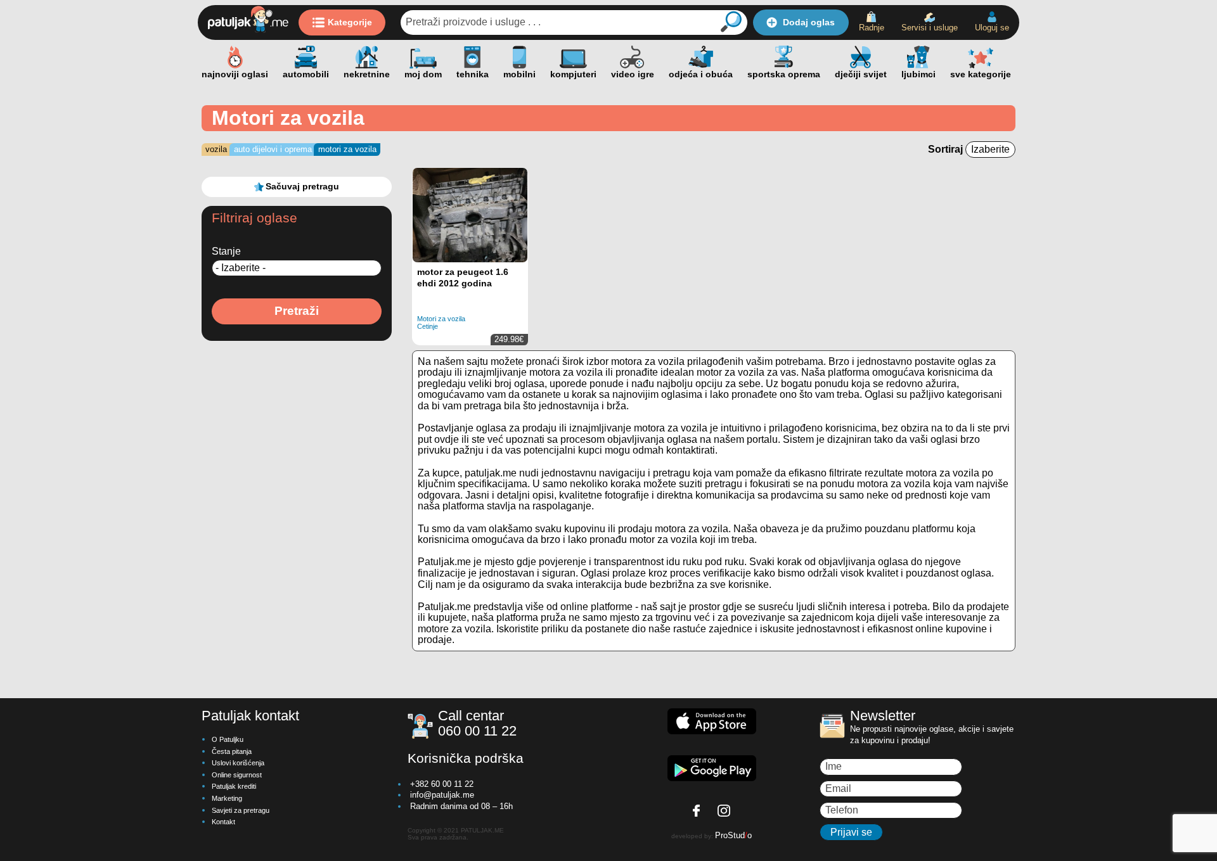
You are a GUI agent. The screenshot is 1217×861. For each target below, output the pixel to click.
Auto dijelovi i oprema (273, 149)
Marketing (227, 798)
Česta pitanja (232, 751)
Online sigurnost (237, 775)
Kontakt (223, 822)
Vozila (216, 149)
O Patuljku (227, 739)
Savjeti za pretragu (240, 810)
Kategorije (350, 22)
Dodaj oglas (809, 22)
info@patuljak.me (442, 795)
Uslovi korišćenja (238, 763)
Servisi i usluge (929, 27)
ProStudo (733, 835)
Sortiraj (946, 149)
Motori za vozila (347, 149)
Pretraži (296, 310)
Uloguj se (992, 27)
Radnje (871, 27)
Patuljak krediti (234, 786)
